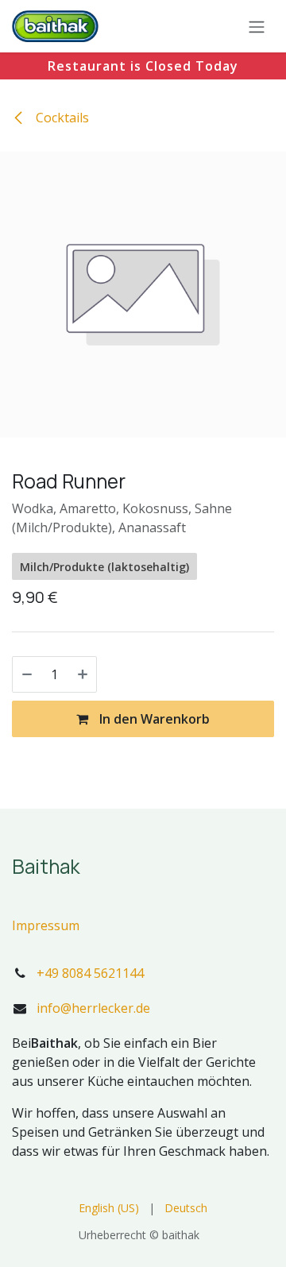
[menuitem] (109, 1208)
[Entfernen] (27, 674)
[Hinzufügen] (82, 674)
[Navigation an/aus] (256, 26)
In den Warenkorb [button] (153, 719)
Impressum (45, 925)
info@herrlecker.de (93, 1008)
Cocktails (61, 117)
